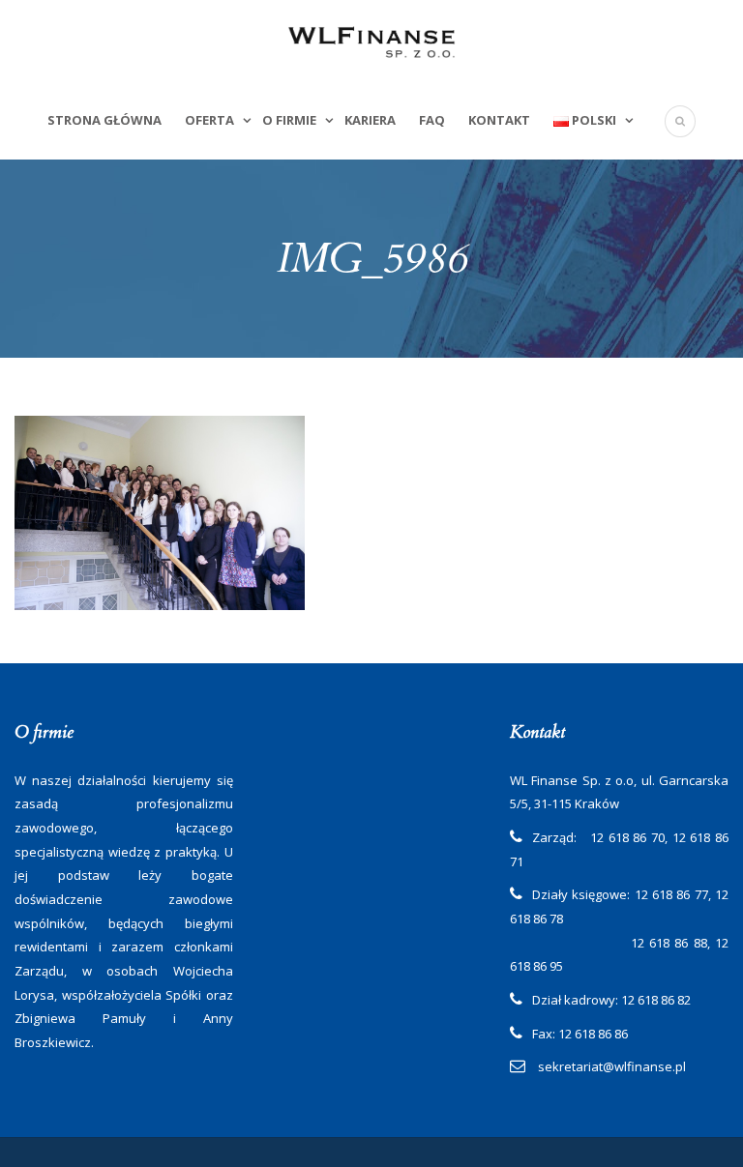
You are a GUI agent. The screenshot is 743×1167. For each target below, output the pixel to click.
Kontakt (499, 120)
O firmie (289, 120)
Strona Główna (104, 120)
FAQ (432, 120)
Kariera (370, 120)
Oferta (209, 120)
